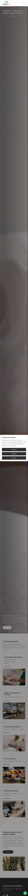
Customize (14, 453)
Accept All (14, 449)
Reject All (14, 458)
